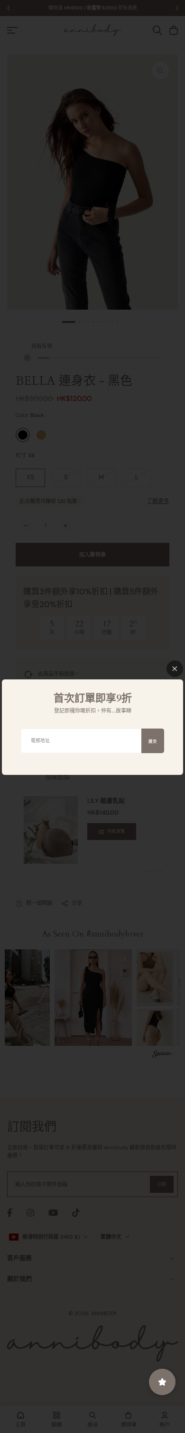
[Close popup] (174, 668)
